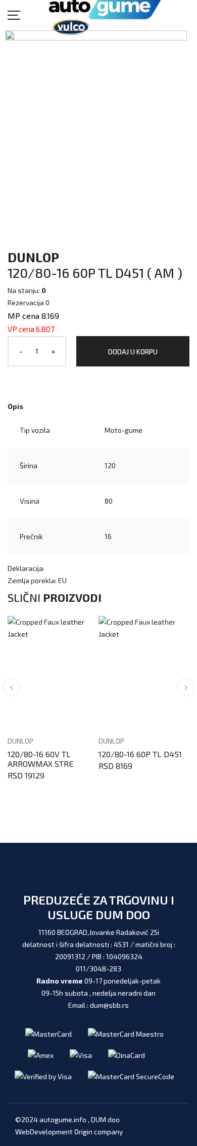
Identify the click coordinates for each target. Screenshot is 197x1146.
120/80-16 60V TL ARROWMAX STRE (40, 758)
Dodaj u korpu (133, 351)
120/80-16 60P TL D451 (140, 754)
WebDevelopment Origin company (69, 1131)
